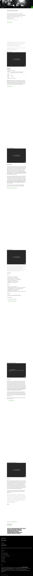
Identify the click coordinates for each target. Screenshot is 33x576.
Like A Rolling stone (18, 569)
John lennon (11, 569)
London (23, 569)
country (19, 568)
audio (10, 567)
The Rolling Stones (27, 570)
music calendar (3, 570)
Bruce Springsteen (10, 568)
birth (17, 567)
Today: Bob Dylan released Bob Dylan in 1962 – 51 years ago (16, 16)
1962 (10, 528)
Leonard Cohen (15, 530)
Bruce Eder (9, 529)
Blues (21, 528)
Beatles (12, 567)
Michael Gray (16, 531)
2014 (7, 567)
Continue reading (10, 525)
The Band (21, 570)
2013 (5, 567)
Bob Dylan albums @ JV (14, 521)
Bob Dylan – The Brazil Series (4, 554)
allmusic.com (13, 502)
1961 (8, 528)
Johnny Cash (14, 569)
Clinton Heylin (14, 568)
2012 (4, 567)
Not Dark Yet (2, 560)
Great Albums (28, 7)
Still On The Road (3, 561)
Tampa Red (19, 533)
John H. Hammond (10, 530)
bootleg (6, 568)
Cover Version (22, 568)
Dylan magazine (3, 557)
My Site (2, 7)
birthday (19, 567)
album (8, 567)
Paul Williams (16, 570)
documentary (29, 568)
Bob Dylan (24, 7)
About (21, 7)
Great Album (7, 569)
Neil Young (7, 570)
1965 (1, 567)
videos (4, 571)
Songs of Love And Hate (19, 532)
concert (17, 568)
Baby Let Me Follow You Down (15, 528)
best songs (16, 567)
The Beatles (23, 570)
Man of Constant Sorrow (11, 531)
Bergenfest (14, 567)
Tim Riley (9, 482)
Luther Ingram (19, 530)
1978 (3, 567)
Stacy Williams (9, 533)
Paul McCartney (13, 570)
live (22, 569)
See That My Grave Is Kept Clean (11, 532)
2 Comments (16, 19)
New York (10, 570)
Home (18, 7)
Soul (19, 570)
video (2, 571)
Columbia (12, 529)
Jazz (9, 569)
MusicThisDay (3, 545)
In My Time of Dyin (19, 529)
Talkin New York (14, 533)
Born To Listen (15, 7)
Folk (15, 529)
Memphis (25, 569)
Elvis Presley (2, 569)
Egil (13, 19)
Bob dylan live (3, 568)
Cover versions (26, 568)
